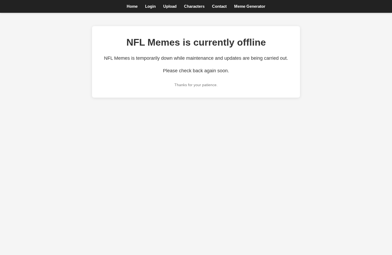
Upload (170, 6)
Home (132, 6)
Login (150, 6)
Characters (194, 6)
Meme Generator (249, 6)
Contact (219, 6)
